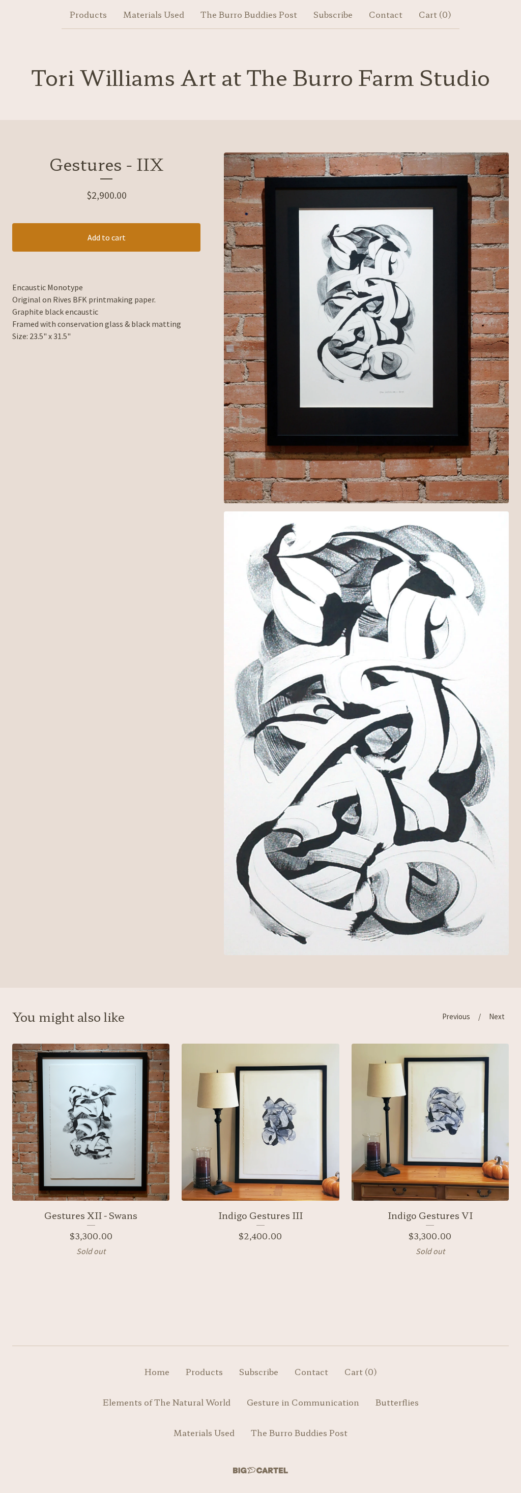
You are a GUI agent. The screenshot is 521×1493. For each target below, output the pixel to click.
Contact (385, 14)
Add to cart (107, 237)
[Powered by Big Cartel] (260, 1470)
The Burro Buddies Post (248, 14)
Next (497, 1016)
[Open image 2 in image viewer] (366, 733)
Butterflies (397, 1402)
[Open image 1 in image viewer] (366, 328)
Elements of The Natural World (166, 1402)
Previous (456, 1016)
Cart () (435, 14)
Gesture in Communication (303, 1402)
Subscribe (333, 14)
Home (156, 1371)
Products (88, 14)
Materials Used (153, 14)
